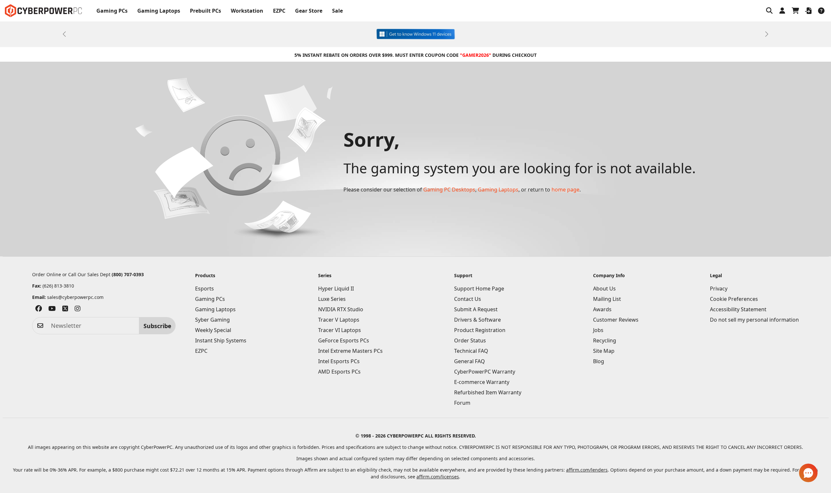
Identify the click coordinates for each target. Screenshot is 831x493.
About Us (604, 288)
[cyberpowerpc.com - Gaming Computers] (43, 10)
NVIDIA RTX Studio (340, 309)
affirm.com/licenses (437, 477)
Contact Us (467, 298)
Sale (337, 10)
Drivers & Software (477, 319)
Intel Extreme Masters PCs (350, 350)
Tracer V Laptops (338, 319)
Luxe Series (332, 298)
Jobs (598, 330)
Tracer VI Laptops (339, 330)
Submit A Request (476, 309)
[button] (769, 10)
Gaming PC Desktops (449, 189)
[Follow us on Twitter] (65, 310)
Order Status (470, 340)
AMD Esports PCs (339, 371)
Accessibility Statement (738, 309)
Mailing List (607, 298)
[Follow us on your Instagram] (78, 310)
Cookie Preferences (734, 298)
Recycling (604, 340)
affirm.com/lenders (587, 470)
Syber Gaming (212, 319)
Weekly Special (213, 330)
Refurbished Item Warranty (487, 392)
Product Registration (479, 330)
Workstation (247, 10)
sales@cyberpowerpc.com (75, 297)
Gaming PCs (112, 10)
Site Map (603, 350)
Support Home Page (479, 288)
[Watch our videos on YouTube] (52, 310)
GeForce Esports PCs (343, 340)
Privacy (718, 288)
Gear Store (308, 10)
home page (565, 189)
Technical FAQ (471, 350)
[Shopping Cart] (795, 10)
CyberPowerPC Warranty (484, 371)
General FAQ (469, 361)
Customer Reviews (616, 319)
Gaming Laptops (158, 10)
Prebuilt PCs (205, 10)
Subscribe (157, 326)
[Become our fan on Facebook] (38, 310)
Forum (462, 402)
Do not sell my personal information (754, 319)
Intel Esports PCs (339, 361)
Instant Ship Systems (220, 340)
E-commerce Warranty (481, 382)
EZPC (279, 10)
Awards (602, 309)
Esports (204, 288)
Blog (598, 361)
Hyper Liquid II (336, 288)
